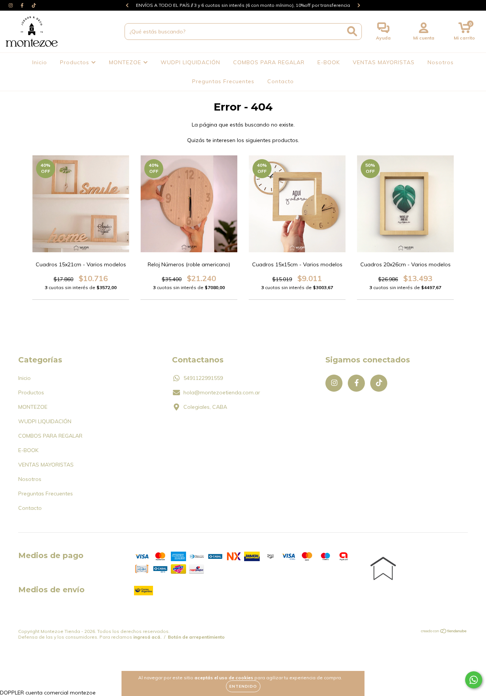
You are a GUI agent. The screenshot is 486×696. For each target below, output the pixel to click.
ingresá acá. (147, 637)
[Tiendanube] (444, 632)
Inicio (39, 62)
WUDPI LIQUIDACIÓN (190, 62)
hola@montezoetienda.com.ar (221, 392)
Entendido (243, 686)
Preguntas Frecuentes (223, 81)
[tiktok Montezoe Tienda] (34, 5)
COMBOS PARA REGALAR (269, 62)
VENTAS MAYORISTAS (384, 62)
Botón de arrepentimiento (196, 637)
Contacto (280, 81)
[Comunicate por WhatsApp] (473, 679)
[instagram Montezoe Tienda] (11, 5)
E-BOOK (328, 62)
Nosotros (441, 62)
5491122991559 (203, 378)
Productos (75, 62)
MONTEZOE (126, 62)
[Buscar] (352, 31)
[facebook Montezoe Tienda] (22, 5)
